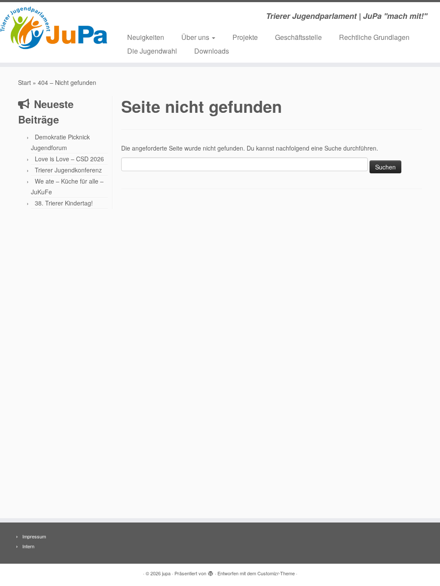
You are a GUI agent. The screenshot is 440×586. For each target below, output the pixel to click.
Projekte (245, 37)
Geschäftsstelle (298, 37)
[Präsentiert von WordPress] (211, 571)
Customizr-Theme (276, 573)
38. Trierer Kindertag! (64, 203)
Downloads (211, 51)
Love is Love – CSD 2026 (69, 158)
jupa (166, 573)
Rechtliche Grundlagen (374, 37)
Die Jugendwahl (152, 51)
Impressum (34, 536)
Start (24, 82)
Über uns (196, 37)
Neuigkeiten (145, 37)
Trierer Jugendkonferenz (68, 170)
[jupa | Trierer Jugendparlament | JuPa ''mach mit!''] (51, 27)
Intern (28, 546)
